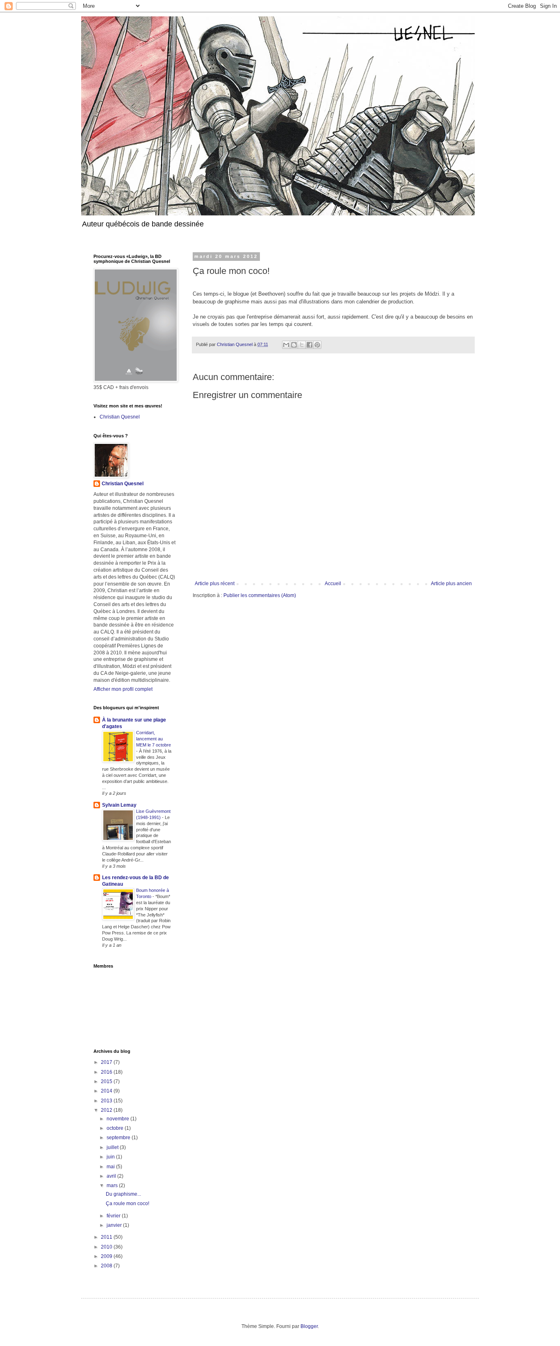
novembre (118, 1119)
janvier (115, 1225)
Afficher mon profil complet (123, 689)
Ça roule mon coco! (127, 1203)
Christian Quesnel (120, 417)
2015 (107, 1081)
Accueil (333, 583)
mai (111, 1167)
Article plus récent (214, 583)
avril (112, 1176)
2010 (107, 1247)
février (114, 1216)
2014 (107, 1091)
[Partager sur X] (302, 345)
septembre (119, 1137)
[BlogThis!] (294, 345)
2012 (107, 1110)
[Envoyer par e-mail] (286, 345)
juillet (113, 1147)
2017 (107, 1062)
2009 (107, 1256)
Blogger (309, 1326)
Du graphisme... (123, 1194)
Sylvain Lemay (119, 805)
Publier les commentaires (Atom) (259, 595)
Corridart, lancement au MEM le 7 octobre (153, 738)
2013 (107, 1101)
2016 (107, 1072)
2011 (107, 1237)
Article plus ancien (451, 583)
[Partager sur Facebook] (309, 345)
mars (113, 1185)
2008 (107, 1266)
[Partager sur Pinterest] (317, 345)
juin (111, 1157)
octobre (116, 1128)
